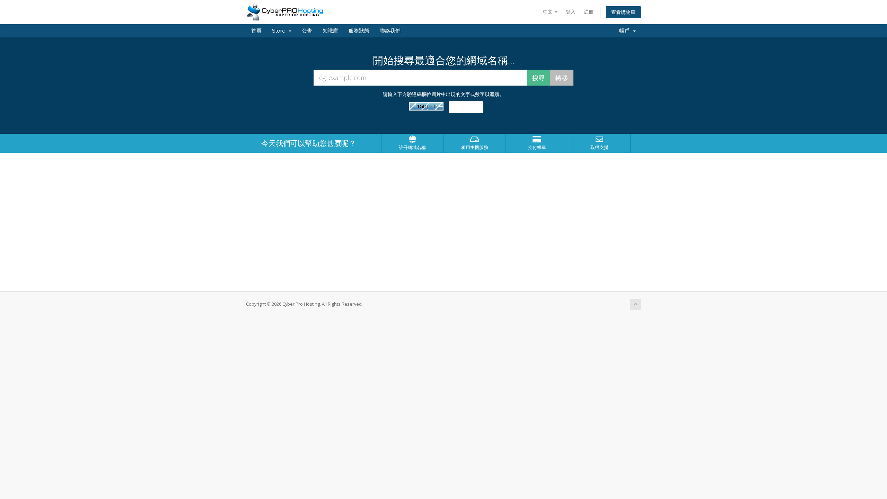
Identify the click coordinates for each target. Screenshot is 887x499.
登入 (571, 11)
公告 (307, 31)
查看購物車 (623, 12)
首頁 (256, 31)
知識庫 (330, 31)
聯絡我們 (390, 31)
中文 (548, 11)
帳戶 (625, 31)
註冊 (589, 11)
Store (280, 31)
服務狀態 (359, 31)
